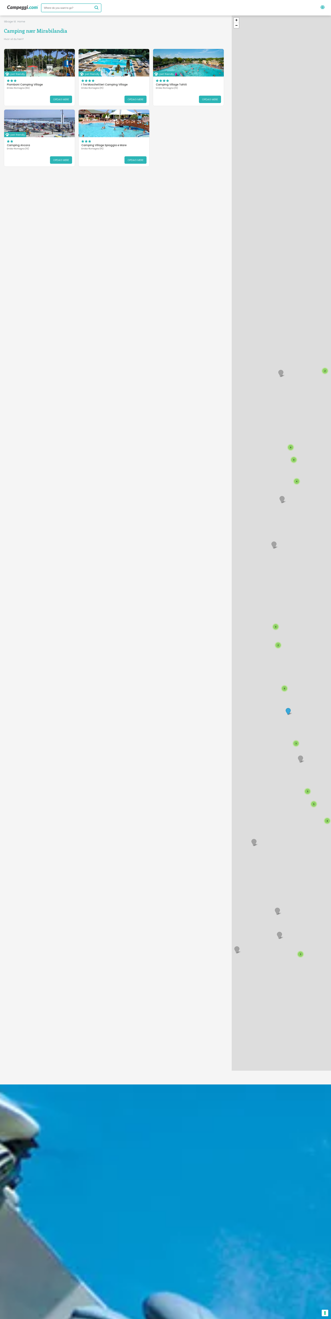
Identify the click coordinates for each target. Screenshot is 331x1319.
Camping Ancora (18, 145)
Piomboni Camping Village (25, 84)
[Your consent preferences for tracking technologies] (325, 1313)
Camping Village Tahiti (171, 84)
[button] (286, 129)
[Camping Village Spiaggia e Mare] (114, 123)
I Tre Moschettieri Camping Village (104, 84)
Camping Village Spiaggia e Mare (104, 145)
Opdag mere (61, 99)
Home (21, 21)
